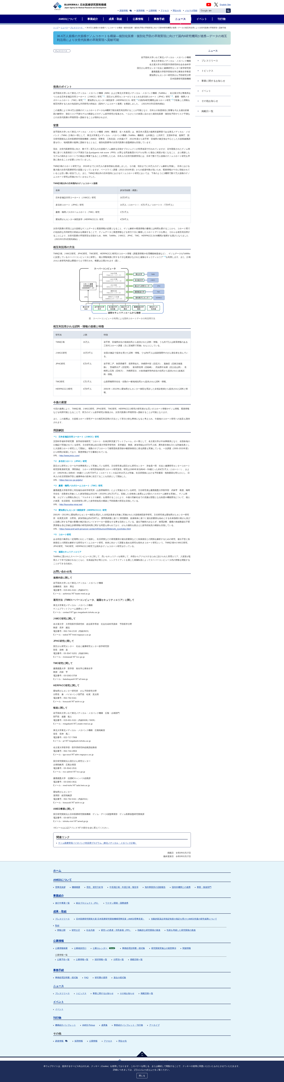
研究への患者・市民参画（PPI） (116, 930)
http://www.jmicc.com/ (69, 455)
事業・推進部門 (204, 887)
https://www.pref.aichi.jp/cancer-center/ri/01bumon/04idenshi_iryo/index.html (95, 529)
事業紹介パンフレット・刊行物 (128, 1025)
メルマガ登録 (191, 10)
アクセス (165, 10)
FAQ (86, 977)
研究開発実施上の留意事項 (163, 948)
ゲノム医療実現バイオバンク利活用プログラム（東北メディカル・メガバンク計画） (97, 843)
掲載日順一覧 (136, 959)
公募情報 (58, 940)
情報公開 (61, 930)
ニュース (64, 28)
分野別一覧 (118, 959)
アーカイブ (154, 1025)
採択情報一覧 (101, 959)
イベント (58, 1001)
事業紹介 (58, 895)
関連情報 (187, 948)
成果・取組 (60, 911)
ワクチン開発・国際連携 (116, 903)
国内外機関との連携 (181, 887)
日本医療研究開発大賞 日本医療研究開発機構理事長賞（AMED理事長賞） (110, 919)
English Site (225, 4)
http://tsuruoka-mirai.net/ (70, 504)
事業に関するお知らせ (103, 993)
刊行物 (57, 1017)
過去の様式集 (120, 977)
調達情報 (124, 10)
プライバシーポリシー (144, 1070)
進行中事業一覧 (62, 903)
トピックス (81, 993)
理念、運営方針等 (95, 887)
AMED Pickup (88, 1025)
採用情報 (140, 10)
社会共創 (90, 930)
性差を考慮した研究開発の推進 (181, 930)
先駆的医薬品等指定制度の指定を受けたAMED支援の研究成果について (184, 919)
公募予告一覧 (63, 959)
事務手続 (58, 970)
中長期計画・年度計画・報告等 (123, 887)
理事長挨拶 (60, 887)
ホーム (57, 870)
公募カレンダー (103, 948)
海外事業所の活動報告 (155, 887)
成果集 (104, 1025)
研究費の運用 (101, 977)
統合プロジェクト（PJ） (87, 903)
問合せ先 (177, 10)
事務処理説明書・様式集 (133, 948)
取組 (57, 925)
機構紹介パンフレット (65, 1025)
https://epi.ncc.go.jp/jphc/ (71, 480)
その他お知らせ (127, 993)
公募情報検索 (61, 948)
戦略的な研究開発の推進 (149, 930)
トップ (56, 28)
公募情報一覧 (82, 959)
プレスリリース (77, 28)
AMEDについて (62, 879)
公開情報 (153, 10)
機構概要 (76, 887)
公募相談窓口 (80, 948)
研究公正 (76, 930)
